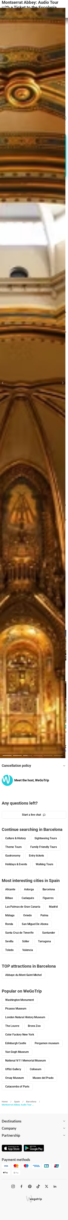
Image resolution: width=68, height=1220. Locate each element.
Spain (17, 1101)
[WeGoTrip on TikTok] (38, 1186)
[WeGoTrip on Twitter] (46, 1186)
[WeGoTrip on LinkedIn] (55, 1186)
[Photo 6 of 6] (58, 755)
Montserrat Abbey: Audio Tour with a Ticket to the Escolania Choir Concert (18, 1104)
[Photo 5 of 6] (48, 755)
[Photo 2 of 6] (17, 755)
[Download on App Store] (12, 1148)
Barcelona (31, 1101)
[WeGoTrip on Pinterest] (30, 1186)
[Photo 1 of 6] (7, 755)
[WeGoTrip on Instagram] (13, 1186)
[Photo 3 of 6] (27, 755)
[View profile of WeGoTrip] (7, 780)
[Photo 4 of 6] (37, 755)
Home (5, 1101)
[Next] (60, 383)
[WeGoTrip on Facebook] (21, 1186)
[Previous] (4, 383)
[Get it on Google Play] (34, 1148)
